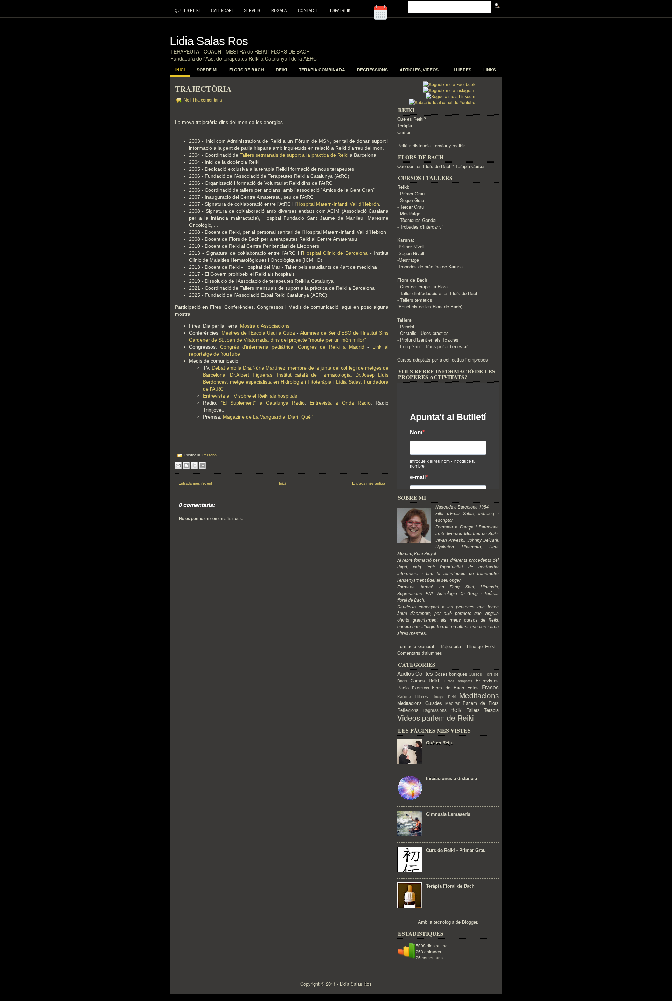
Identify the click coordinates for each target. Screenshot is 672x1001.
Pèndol (407, 326)
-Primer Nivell (411, 246)
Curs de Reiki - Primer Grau (456, 850)
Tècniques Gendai (418, 220)
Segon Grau (412, 200)
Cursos (404, 132)
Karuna (404, 696)
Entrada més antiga (368, 483)
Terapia (491, 710)
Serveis (252, 10)
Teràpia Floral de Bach (450, 885)
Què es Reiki (187, 10)
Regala (279, 10)
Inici (180, 69)
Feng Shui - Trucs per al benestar (434, 346)
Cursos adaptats (457, 681)
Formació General (415, 646)
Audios (405, 673)
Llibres (462, 69)
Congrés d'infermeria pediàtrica (256, 347)
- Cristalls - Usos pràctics (423, 333)
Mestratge (410, 213)
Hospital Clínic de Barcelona (335, 253)
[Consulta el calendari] (388, 19)
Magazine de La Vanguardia (254, 417)
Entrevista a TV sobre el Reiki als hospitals (251, 396)
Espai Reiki (340, 10)
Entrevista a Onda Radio (340, 403)
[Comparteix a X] (194, 465)
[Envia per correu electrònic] (178, 465)
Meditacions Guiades (419, 703)
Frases (490, 687)
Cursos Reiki (425, 680)
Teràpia (404, 125)
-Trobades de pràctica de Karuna (430, 266)
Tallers (473, 710)
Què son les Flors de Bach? (425, 166)
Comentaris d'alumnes (419, 653)
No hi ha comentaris (203, 100)
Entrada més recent (195, 483)
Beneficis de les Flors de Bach (430, 306)
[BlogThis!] (186, 465)
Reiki (281, 69)
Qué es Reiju (440, 742)
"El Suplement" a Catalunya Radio (263, 403)
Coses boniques (451, 674)
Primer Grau (412, 193)
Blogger (469, 921)
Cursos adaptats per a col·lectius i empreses (442, 359)
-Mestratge (408, 260)
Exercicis (420, 688)
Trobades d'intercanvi (421, 226)
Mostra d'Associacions (264, 326)
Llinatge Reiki (481, 646)
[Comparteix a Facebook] (202, 465)
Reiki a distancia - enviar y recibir (431, 145)
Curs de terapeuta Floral (424, 286)
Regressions (372, 69)
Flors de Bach (246, 69)
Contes (424, 673)
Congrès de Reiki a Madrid (331, 347)
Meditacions (479, 695)
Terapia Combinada (322, 69)
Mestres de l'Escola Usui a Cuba (258, 333)
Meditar (452, 703)
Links (489, 69)
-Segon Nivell (410, 253)
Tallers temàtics (416, 299)
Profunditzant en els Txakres (429, 339)
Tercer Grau (412, 206)
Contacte (308, 10)
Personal (209, 455)
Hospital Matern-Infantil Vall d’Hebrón (338, 204)
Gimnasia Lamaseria (448, 814)
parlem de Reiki (448, 717)
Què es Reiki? (411, 118)
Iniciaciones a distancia (451, 778)
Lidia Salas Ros (209, 41)
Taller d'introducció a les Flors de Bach (439, 293)
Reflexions (408, 710)
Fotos (473, 687)
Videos (408, 717)
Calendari (222, 10)
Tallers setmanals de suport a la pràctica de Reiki (294, 155)
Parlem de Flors (481, 703)
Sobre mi (207, 69)
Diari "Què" (300, 417)
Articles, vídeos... (421, 69)
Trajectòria (203, 88)
